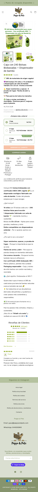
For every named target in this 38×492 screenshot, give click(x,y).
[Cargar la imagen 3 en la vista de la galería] (30, 57)
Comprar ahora (19, 152)
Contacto (19, 412)
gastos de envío (22, 110)
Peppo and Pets (21, 487)
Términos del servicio (19, 400)
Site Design (23, 489)
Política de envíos (19, 404)
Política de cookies (19, 395)
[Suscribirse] (30, 458)
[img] (8, 351)
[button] (31, 12)
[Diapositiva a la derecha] (33, 57)
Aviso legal (19, 387)
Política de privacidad (19, 391)
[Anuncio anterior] (4, 3)
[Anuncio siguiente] (34, 3)
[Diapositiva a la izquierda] (5, 57)
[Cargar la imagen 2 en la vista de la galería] (19, 57)
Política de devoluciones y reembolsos (19, 408)
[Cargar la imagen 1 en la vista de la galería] (8, 57)
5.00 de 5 (24, 326)
